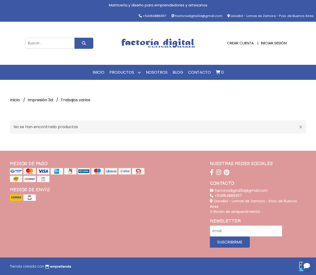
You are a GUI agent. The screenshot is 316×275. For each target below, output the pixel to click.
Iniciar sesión (274, 43)
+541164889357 (228, 195)
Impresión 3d (41, 100)
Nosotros (157, 72)
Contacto (199, 72)
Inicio (98, 72)
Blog (178, 72)
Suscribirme (229, 242)
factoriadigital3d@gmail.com (241, 190)
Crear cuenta (240, 43)
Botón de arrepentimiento (236, 211)
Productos (122, 72)
